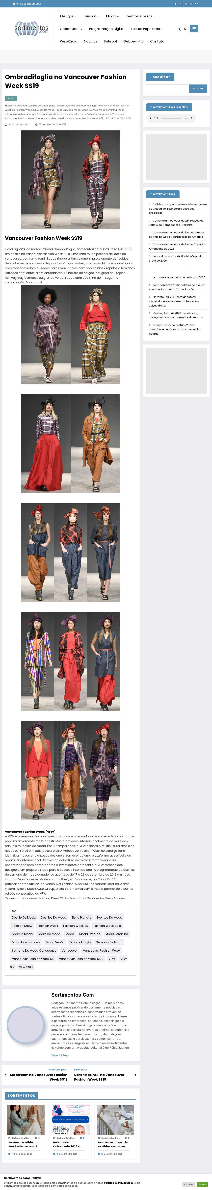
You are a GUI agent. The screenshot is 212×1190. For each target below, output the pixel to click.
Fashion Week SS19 (26, 110)
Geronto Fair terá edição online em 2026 (179, 277)
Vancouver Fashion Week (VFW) (30, 832)
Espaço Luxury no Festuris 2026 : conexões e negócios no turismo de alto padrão (175, 329)
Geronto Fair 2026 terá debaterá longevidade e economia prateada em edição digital (174, 301)
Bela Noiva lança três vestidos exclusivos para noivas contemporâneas (113, 1145)
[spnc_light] (185, 28)
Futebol (110, 41)
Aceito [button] (202, 1184)
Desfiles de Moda (38, 105)
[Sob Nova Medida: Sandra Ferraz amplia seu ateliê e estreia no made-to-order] (26, 1119)
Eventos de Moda (76, 105)
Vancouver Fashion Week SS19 (86, 118)
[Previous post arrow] (6, 1075)
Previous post (58, 1069)
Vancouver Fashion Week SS (51, 118)
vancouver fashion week (19, 118)
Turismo (89, 16)
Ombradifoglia (44, 114)
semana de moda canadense (93, 114)
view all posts (60, 1055)
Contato (157, 41)
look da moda (46, 110)
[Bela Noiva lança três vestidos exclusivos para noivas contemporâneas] (115, 1119)
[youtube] (197, 4)
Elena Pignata (57, 105)
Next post (80, 1069)
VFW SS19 (125, 118)
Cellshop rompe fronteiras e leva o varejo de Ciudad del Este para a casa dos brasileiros (178, 209)
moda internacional (26, 942)
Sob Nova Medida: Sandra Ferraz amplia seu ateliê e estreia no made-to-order (23, 1145)
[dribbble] (186, 4)
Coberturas (69, 28)
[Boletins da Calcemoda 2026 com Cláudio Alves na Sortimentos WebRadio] (70, 1119)
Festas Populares (145, 28)
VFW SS (115, 118)
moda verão (28, 114)
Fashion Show (95, 105)
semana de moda (64, 114)
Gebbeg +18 (133, 41)
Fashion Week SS (75, 926)
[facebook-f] (175, 4)
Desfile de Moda (17, 105)
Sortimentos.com (19, 124)
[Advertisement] (176, 157)
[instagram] (191, 4)
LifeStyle (67, 16)
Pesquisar (160, 77)
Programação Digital (106, 28)
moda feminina (108, 110)
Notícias (91, 41)
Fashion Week (112, 105)
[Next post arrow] (135, 1075)
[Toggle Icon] (194, 28)
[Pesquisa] (179, 28)
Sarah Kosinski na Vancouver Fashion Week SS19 (99, 1077)
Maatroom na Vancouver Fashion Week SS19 (38, 1077)
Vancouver (118, 114)
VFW (107, 118)
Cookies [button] (188, 1184)
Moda (111, 16)
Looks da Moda (64, 110)
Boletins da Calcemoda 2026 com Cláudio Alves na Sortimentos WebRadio (68, 1145)
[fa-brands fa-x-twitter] (181, 4)
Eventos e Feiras (139, 16)
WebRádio (68, 41)
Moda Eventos (90, 110)
